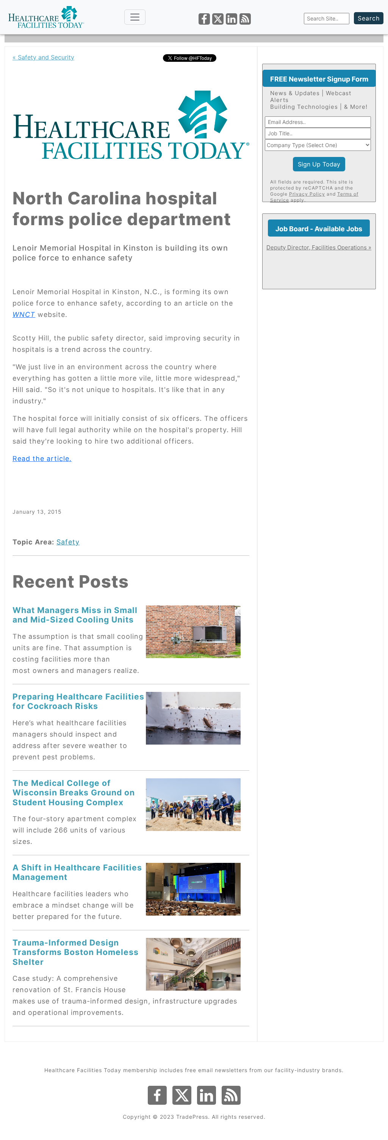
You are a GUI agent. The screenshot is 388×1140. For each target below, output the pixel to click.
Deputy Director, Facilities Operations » (318, 247)
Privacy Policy (307, 194)
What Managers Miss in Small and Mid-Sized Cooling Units (75, 614)
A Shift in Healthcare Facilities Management (77, 872)
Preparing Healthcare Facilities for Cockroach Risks (78, 701)
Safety (68, 542)
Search (369, 18)
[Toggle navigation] (135, 17)
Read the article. (42, 459)
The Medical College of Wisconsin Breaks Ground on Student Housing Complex (74, 792)
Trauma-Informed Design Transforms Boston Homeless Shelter (76, 952)
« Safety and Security (43, 57)
